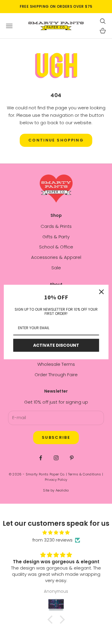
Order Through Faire (56, 374)
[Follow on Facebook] (41, 458)
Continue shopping (56, 140)
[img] (56, 532)
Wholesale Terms (56, 364)
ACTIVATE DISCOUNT (56, 345)
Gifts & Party (56, 237)
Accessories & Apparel (56, 257)
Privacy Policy (56, 479)
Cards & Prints (56, 226)
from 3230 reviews (52, 540)
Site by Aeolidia (56, 490)
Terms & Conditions (84, 474)
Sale (56, 268)
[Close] (101, 292)
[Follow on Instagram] (56, 458)
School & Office (56, 247)
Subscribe (56, 437)
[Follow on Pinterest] (72, 458)
